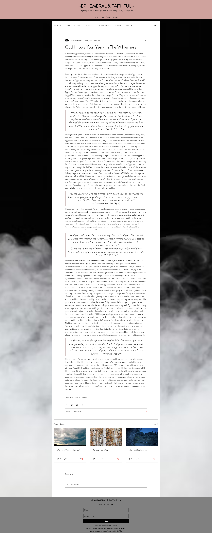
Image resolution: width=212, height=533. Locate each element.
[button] (155, 25)
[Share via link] (82, 405)
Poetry (118, 25)
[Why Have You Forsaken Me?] (70, 437)
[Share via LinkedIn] (77, 405)
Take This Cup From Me (138, 450)
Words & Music (105, 25)
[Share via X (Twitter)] (72, 405)
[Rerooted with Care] (106, 437)
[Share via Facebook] (66, 405)
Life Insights (89, 25)
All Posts (57, 25)
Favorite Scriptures (73, 25)
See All (155, 424)
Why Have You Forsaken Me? (68, 450)
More (127, 25)
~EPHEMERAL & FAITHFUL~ (106, 6)
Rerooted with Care (100, 450)
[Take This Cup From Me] (142, 437)
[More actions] (145, 40)
